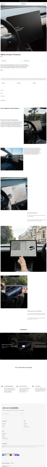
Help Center (4, 433)
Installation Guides (5, 438)
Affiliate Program (26, 426)
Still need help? (3, 100)
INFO (25, 421)
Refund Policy (10, 453)
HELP (3, 431)
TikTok (3, 426)
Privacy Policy (15, 453)
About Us (25, 423)
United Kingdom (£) (6, 463)
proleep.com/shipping (8, 391)
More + (2, 69)
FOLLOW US (4, 421)
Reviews (25, 425)
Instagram (4, 423)
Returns (3, 435)
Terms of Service (5, 453)
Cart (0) (44, 4)
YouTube (3, 425)
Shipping (3, 436)
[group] (23, 28)
